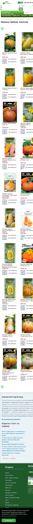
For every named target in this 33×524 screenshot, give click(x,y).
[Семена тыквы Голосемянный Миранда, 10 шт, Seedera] (10, 253)
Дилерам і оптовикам (11, 492)
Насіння (28, 19)
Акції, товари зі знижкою (11, 477)
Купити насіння (9, 475)
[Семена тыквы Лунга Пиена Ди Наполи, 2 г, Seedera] (10, 288)
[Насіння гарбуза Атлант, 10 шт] (10, 41)
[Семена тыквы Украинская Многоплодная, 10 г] (10, 358)
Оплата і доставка (8, 14)
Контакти (24, 15)
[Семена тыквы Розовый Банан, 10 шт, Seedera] (10, 147)
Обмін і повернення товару (12, 497)
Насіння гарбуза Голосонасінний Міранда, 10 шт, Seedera (9, 266)
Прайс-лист (16, 15)
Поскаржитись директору (12, 505)
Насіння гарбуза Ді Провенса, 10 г (26, 265)
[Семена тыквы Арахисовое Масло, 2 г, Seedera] (10, 217)
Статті (7, 500)
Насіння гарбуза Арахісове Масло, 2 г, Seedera (9, 230)
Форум (7, 507)
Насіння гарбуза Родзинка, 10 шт (7, 335)
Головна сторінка (7, 19)
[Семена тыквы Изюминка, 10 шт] (10, 323)
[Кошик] (21, 9)
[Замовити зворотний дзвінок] (19, 2)
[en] (1, 10)
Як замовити (6, 12)
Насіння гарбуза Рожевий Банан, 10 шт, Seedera (9, 160)
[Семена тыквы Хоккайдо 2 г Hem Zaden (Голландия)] (10, 182)
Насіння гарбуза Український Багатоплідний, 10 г (8, 371)
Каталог (7, 473)
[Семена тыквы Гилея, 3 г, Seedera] (10, 77)
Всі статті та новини (9, 458)
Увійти (23, 5)
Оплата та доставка (10, 482)
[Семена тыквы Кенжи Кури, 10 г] (10, 112)
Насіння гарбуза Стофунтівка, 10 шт (26, 335)
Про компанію (6, 15)
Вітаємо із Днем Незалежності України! (13, 444)
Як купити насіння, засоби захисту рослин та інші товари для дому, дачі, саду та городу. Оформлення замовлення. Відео (14, 448)
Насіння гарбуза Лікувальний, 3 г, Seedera (26, 125)
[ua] (1, 8)
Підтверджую (8, 520)
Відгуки (7, 502)
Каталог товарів (19, 19)
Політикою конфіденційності (9, 516)
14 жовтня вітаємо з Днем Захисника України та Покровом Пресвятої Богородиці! (12, 439)
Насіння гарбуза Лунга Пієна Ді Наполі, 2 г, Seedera (9, 301)
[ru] (1, 6)
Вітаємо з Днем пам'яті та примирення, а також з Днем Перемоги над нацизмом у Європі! (13, 433)
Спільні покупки (9, 495)
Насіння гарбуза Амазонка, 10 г (25, 194)
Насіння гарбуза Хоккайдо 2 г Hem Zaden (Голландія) (9, 195)
